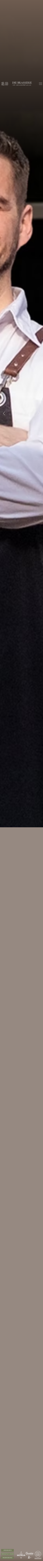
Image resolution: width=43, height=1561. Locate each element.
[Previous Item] (4, 780)
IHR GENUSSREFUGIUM (22, 85)
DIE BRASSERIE (22, 82)
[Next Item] (39, 780)
